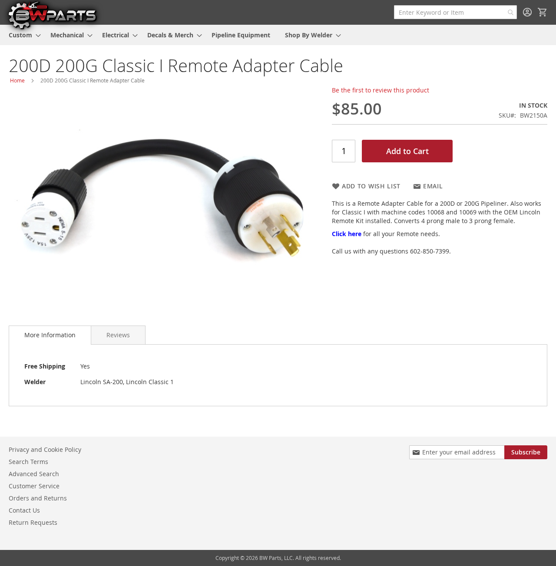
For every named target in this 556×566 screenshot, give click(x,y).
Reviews (118, 335)
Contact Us (24, 510)
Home (17, 80)
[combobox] (455, 12)
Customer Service (34, 486)
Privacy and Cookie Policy (45, 449)
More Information (50, 335)
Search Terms (28, 461)
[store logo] (52, 14)
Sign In (527, 12)
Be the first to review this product (380, 90)
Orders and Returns (38, 498)
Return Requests (33, 522)
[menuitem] (22, 35)
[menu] (278, 35)
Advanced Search (34, 474)
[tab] (50, 335)
